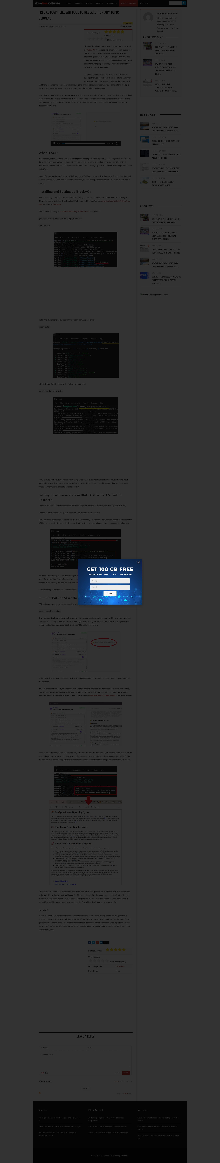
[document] (110, 581)
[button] (138, 562)
